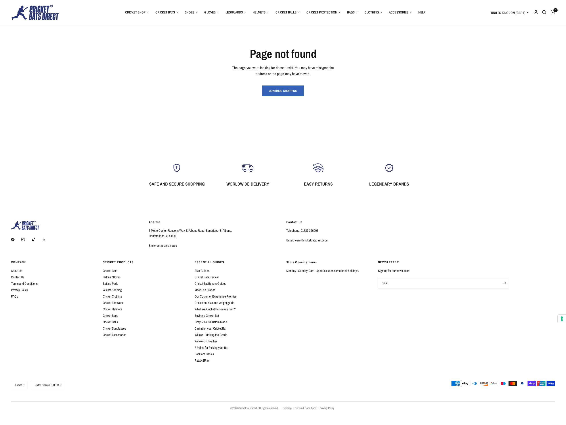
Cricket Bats (165, 12)
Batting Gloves (111, 277)
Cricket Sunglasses (114, 328)
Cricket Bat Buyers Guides (210, 283)
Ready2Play (202, 360)
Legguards (234, 12)
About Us (16, 270)
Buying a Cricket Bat (207, 315)
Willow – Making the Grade (211, 334)
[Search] (544, 12)
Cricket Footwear (113, 302)
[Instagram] (26, 239)
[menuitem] (137, 12)
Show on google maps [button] (163, 245)
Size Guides (202, 270)
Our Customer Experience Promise (216, 296)
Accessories (398, 12)
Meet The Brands (205, 290)
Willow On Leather (206, 341)
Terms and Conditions (24, 283)
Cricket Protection (321, 12)
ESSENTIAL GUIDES (209, 262)
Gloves (210, 12)
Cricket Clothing (112, 296)
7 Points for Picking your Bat (211, 347)
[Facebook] (16, 239)
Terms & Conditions (305, 408)
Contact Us (17, 277)
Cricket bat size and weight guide (214, 302)
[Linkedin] (47, 239)
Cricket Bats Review (207, 277)
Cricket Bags (110, 315)
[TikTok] (37, 239)
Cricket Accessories (114, 334)
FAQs (14, 296)
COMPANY (18, 262)
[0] (552, 12)
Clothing (372, 12)
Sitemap (287, 408)
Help (421, 12)
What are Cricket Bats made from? (215, 309)
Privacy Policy (19, 290)
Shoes (189, 12)
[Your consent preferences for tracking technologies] (562, 319)
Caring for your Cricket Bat (210, 328)
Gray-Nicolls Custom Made (211, 322)
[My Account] (536, 12)
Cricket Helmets (112, 309)
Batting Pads (110, 283)
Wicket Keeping (112, 290)
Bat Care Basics (204, 354)
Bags (351, 12)
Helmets (259, 12)
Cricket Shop (135, 12)
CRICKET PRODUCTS (118, 262)
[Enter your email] (504, 283)
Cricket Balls (285, 12)
